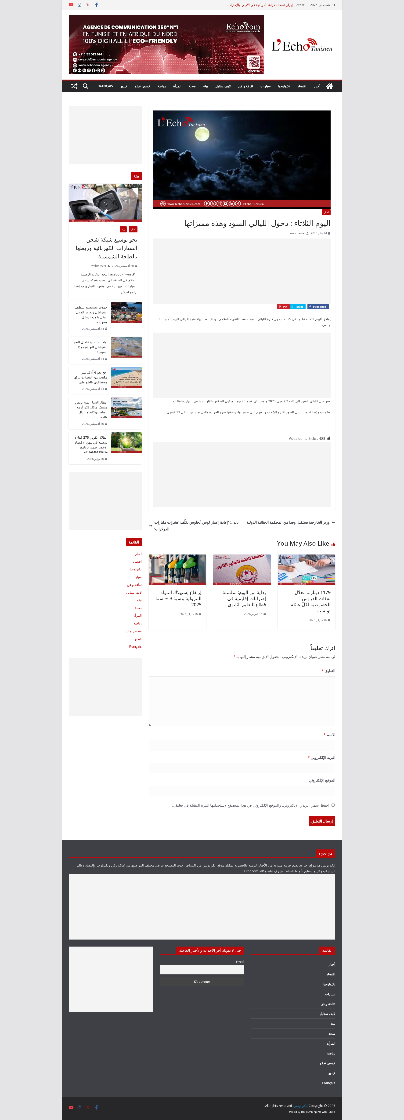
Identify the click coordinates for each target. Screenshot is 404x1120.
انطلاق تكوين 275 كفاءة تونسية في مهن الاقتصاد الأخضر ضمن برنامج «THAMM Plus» (91, 444)
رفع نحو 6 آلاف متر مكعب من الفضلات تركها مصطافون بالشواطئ (91, 377)
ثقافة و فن (245, 86)
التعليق (328, 670)
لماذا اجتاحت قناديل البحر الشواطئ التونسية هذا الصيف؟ (90, 347)
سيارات (265, 86)
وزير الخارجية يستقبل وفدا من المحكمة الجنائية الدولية (288, 522)
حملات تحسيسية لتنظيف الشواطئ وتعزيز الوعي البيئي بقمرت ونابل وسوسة (91, 314)
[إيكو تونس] (329, 86)
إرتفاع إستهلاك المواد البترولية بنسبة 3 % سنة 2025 (178, 598)
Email (240, 961)
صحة (192, 86)
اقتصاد (302, 86)
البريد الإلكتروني (321, 757)
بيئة (205, 86)
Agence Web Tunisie (324, 1111)
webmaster (297, 233)
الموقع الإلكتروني (322, 780)
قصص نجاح (142, 86)
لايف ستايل (223, 86)
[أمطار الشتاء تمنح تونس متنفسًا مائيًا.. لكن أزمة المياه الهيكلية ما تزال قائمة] (126, 413)
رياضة (162, 86)
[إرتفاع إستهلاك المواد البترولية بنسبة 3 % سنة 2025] (177, 557)
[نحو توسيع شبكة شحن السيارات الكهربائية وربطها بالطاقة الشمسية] (105, 203)
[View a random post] (74, 86)
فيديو (123, 86)
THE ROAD (307, 1111)
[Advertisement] (242, 271)
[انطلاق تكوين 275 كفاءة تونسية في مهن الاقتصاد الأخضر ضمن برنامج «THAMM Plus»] (126, 448)
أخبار (317, 86)
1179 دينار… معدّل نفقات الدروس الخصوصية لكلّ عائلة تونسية (311, 601)
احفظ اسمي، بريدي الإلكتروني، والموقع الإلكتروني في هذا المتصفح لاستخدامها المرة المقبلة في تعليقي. (250, 805)
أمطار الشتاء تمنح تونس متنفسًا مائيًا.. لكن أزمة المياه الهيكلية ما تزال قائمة (91, 409)
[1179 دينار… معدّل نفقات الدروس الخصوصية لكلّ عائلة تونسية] (306, 557)
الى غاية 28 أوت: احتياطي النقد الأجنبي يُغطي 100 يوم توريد (252, 5)
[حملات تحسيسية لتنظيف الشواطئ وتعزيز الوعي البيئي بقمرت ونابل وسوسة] (126, 318)
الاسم (329, 734)
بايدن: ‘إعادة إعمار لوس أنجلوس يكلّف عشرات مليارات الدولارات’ (196, 526)
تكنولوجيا (284, 86)
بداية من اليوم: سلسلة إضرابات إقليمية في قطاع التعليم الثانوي (244, 598)
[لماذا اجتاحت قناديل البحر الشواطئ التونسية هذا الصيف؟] (126, 350)
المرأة (177, 86)
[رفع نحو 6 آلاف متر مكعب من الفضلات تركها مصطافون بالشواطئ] (126, 380)
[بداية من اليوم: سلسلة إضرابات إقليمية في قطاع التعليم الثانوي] (242, 557)
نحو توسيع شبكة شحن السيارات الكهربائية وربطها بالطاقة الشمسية (106, 247)
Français (105, 86)
